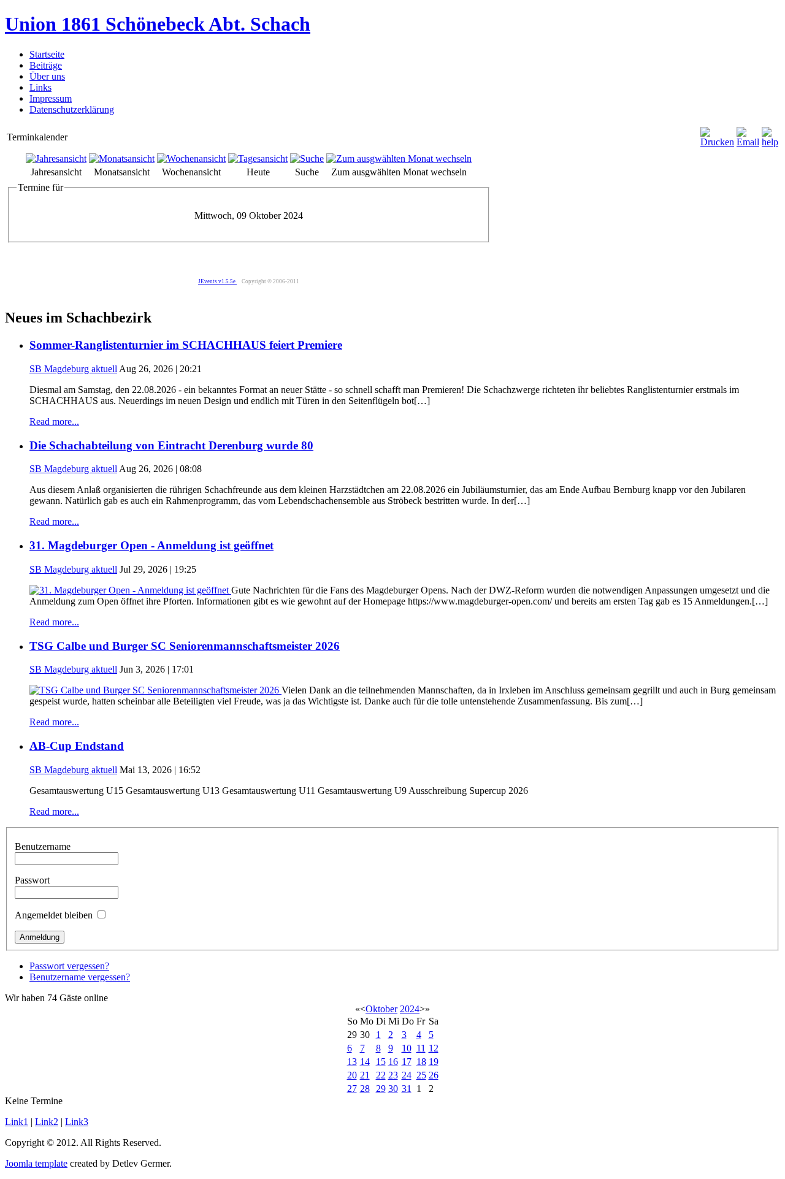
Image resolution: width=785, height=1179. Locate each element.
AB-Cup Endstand (76, 745)
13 (352, 1061)
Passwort (32, 880)
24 (407, 1075)
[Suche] (307, 158)
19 (433, 1061)
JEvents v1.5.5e (217, 281)
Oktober (381, 1009)
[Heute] (258, 158)
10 (407, 1048)
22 (381, 1075)
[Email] (748, 142)
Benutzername (43, 846)
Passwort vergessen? (69, 966)
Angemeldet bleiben (54, 915)
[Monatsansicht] (122, 158)
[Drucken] (717, 142)
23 (393, 1075)
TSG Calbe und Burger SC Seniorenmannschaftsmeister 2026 (184, 645)
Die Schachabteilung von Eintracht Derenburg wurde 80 (171, 445)
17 (407, 1061)
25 (421, 1075)
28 (365, 1088)
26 (433, 1075)
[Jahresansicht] (56, 158)
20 (352, 1075)
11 (421, 1048)
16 (393, 1061)
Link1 (16, 1121)
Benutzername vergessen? (79, 977)
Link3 (76, 1121)
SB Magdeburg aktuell (73, 369)
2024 (409, 1009)
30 (393, 1088)
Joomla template (36, 1163)
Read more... (54, 421)
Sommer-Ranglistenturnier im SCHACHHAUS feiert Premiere (185, 344)
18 (421, 1061)
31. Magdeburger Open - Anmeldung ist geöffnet (151, 545)
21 (365, 1075)
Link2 (46, 1121)
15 (381, 1061)
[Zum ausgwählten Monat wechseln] (399, 158)
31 (407, 1088)
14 (365, 1061)
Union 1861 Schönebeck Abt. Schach (157, 24)
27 (352, 1088)
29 (381, 1088)
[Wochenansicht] (191, 158)
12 (433, 1048)
